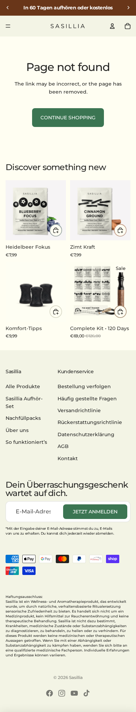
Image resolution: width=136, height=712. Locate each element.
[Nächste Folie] (128, 7)
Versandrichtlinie (79, 410)
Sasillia (76, 677)
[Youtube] (74, 693)
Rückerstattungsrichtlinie (90, 422)
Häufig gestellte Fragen (87, 398)
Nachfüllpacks (23, 418)
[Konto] (112, 26)
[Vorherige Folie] (7, 7)
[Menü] (8, 26)
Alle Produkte (23, 387)
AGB (63, 446)
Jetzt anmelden (95, 512)
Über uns (17, 430)
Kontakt (68, 458)
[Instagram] (62, 693)
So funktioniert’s (26, 442)
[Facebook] (49, 693)
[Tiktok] (86, 693)
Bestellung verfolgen (84, 387)
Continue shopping (68, 117)
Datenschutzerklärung (86, 434)
